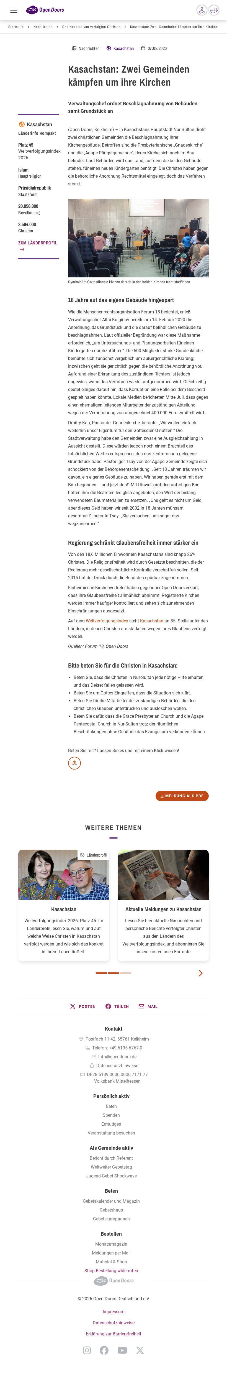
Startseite (16, 26)
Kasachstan (124, 48)
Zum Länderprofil (37, 243)
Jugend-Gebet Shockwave (111, 1176)
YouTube (122, 1350)
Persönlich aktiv (111, 1096)
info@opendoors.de (117, 1056)
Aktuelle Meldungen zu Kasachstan (163, 909)
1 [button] (101, 973)
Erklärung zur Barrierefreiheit (113, 1334)
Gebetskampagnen (111, 1219)
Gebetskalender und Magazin (111, 1201)
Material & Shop (111, 1261)
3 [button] (125, 973)
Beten (111, 1106)
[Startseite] (45, 10)
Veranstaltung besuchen (111, 1133)
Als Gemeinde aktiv (111, 1148)
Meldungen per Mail (111, 1253)
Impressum (114, 1311)
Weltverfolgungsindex (107, 621)
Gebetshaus (111, 1210)
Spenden (111, 1115)
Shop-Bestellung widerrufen (111, 1270)
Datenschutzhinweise (117, 1065)
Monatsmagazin (111, 1244)
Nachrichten (43, 26)
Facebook (104, 1350)
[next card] (200, 973)
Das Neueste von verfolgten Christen (91, 26)
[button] (82, 1006)
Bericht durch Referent (111, 1158)
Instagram (87, 1350)
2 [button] (113, 973)
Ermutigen (111, 1124)
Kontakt (113, 1029)
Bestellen (111, 1234)
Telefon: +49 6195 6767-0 (117, 1048)
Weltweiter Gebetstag (111, 1167)
